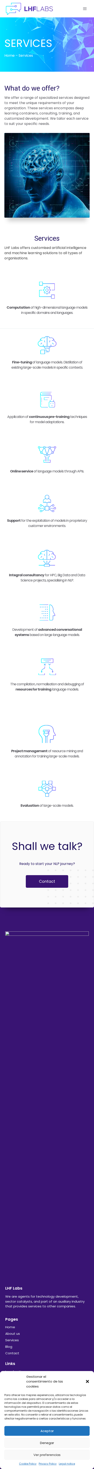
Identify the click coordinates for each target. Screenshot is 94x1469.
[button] (87, 1381)
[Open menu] (85, 8)
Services (12, 1340)
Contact (12, 1353)
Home (9, 55)
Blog (8, 1346)
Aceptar (47, 1431)
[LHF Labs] (29, 9)
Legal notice (67, 1464)
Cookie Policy (28, 1464)
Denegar (47, 1443)
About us (12, 1333)
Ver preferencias (47, 1454)
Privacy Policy (48, 1464)
